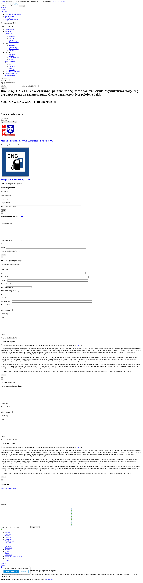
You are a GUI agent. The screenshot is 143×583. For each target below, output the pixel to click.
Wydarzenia (8, 33)
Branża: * (4, 284)
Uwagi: (3, 334)
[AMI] (71, 508)
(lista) (21, 216)
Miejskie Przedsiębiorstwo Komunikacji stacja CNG (27, 140)
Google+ (15, 488)
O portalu (8, 532)
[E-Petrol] (71, 514)
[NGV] (71, 522)
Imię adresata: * (5, 191)
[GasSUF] (71, 517)
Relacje (11, 68)
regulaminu (49, 579)
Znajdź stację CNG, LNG (13, 71)
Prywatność (8, 539)
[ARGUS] (71, 510)
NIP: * (3, 273)
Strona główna (9, 29)
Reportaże (12, 66)
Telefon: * (4, 280)
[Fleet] (71, 516)
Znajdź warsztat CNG (11, 73)
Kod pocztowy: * (6, 301)
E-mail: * (4, 244)
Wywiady (11, 70)
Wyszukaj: (4, 78)
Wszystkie (12, 36)
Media (7, 558)
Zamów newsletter (6, 527)
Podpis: (3, 247)
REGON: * (4, 277)
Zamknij (3, 1)
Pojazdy (11, 56)
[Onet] (71, 524)
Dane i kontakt (9, 541)
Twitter (3, 9)
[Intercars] (71, 521)
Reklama (7, 536)
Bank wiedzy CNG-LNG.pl (13, 556)
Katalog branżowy (10, 75)
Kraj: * (3, 287)
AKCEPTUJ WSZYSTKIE (11, 571)
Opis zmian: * (5, 403)
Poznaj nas (8, 534)
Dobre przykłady (14, 42)
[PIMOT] (71, 525)
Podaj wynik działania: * (8, 206)
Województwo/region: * (8, 291)
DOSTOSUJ (24, 571)
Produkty (11, 40)
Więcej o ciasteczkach (58, 1)
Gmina (7, 553)
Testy (10, 64)
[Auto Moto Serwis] (71, 511)
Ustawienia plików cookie (4, 578)
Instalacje (11, 38)
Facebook (4, 11)
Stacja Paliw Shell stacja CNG (16, 179)
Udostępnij (4, 488)
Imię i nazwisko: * (6, 310)
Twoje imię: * (5, 199)
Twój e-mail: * (5, 203)
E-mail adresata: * (6, 195)
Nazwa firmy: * (5, 269)
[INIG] (71, 519)
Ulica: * (3, 298)
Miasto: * (4, 294)
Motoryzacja (8, 555)
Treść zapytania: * (6, 240)
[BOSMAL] (71, 513)
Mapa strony (8, 543)
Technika (11, 59)
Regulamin (8, 537)
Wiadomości (8, 31)
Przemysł (7, 551)
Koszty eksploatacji (15, 57)
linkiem (79, 345)
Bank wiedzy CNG (11, 61)
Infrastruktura (13, 47)
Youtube (3, 7)
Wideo (7, 560)
